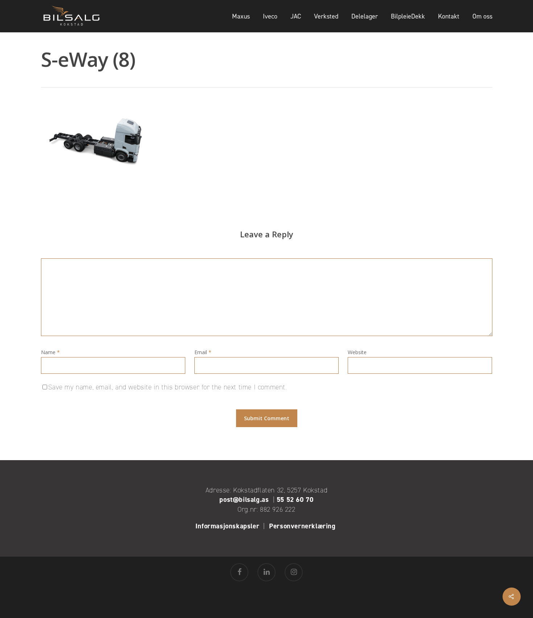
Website (357, 352)
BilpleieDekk (408, 16)
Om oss (482, 16)
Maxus (241, 16)
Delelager (364, 16)
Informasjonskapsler (227, 526)
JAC (295, 16)
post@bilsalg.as (244, 499)
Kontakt (448, 16)
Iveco (270, 16)
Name (50, 352)
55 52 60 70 (295, 499)
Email (202, 352)
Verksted (326, 16)
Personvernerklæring (303, 526)
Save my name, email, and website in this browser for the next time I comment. (167, 387)
